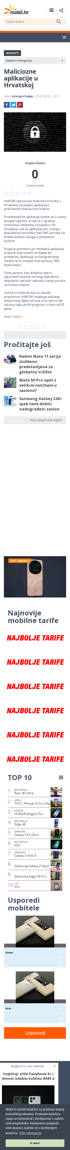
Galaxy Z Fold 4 (25, 854)
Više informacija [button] (30, 1133)
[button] (64, 37)
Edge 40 (21, 822)
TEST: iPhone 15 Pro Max (32, 802)
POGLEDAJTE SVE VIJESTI (46, 420)
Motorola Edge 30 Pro (30, 876)
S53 (17, 885)
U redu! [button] (35, 1143)
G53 (21, 843)
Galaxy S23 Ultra (26, 833)
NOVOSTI (12, 53)
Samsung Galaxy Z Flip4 (31, 866)
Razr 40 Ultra (23, 791)
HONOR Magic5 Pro (28, 812)
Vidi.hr (17, 316)
